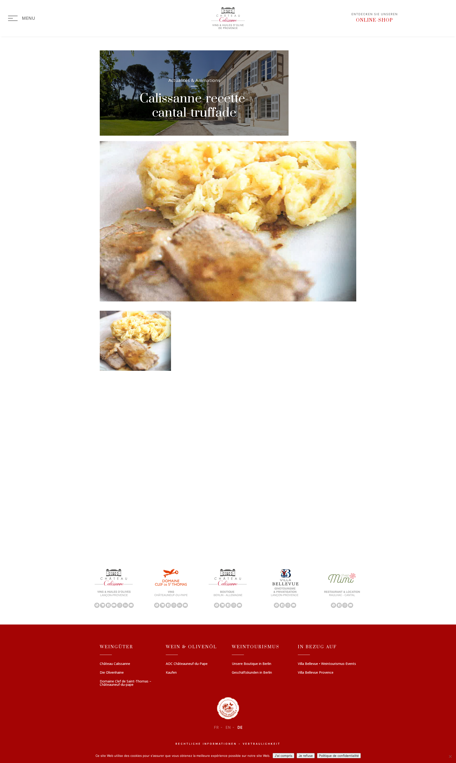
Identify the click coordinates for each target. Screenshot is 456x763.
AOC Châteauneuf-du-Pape (187, 664)
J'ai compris (283, 756)
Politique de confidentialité (339, 756)
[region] (228, 588)
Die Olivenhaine (112, 673)
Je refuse (306, 756)
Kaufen (171, 673)
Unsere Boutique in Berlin (251, 664)
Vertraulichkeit (261, 743)
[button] (114, 588)
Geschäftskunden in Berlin (252, 673)
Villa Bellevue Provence (315, 673)
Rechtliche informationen (206, 743)
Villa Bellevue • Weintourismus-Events (327, 664)
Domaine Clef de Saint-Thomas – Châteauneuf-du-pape (125, 683)
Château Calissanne (115, 664)
